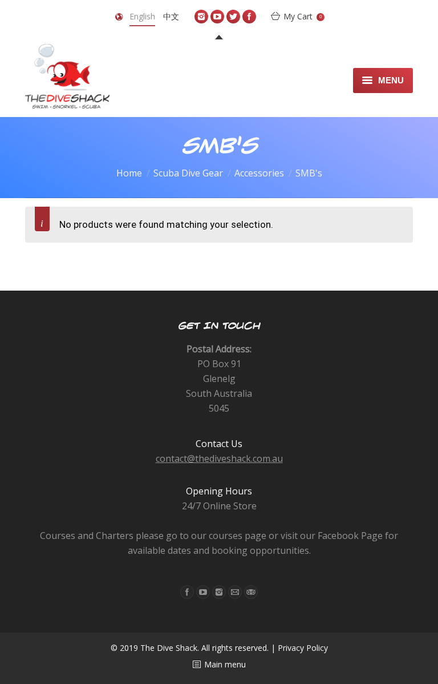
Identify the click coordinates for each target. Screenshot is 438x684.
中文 (171, 16)
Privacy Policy (303, 647)
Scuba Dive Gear (188, 173)
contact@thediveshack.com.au (219, 458)
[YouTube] (217, 16)
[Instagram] (201, 16)
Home (129, 173)
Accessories (259, 173)
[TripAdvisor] (251, 592)
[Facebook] (249, 16)
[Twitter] (233, 16)
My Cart (302, 16)
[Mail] (235, 592)
